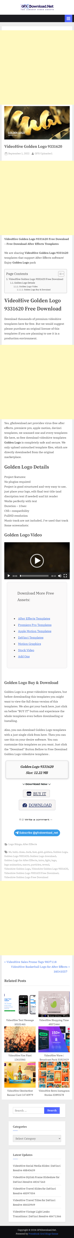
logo (53, 860)
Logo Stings (15, 844)
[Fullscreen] (65, 576)
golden (48, 852)
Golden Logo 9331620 (16, 856)
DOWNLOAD (40, 805)
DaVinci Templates (30, 638)
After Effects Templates (34, 618)
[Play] (8, 576)
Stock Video (26, 650)
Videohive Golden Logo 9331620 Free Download (31, 873)
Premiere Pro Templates (34, 625)
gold (40, 852)
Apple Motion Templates (34, 631)
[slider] (34, 576)
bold (15, 852)
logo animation (12, 864)
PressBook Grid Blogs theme (43, 1233)
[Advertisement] (37, 67)
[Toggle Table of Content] (59, 274)
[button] (37, 561)
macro (26, 864)
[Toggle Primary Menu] (68, 18)
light (47, 860)
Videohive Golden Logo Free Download (26, 877)
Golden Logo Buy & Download (37, 289)
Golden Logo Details (24, 282)
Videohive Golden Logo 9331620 (50, 868)
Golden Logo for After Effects (20, 860)
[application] (37, 560)
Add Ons (24, 656)
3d (9, 852)
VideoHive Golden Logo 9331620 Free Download (36, 279)
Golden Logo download (43, 856)
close (22, 852)
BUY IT (39, 793)
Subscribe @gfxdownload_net (38, 832)
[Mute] (59, 576)
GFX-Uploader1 (43, 153)
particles (36, 864)
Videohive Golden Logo (17, 868)
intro (41, 860)
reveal (45, 864)
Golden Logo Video (28, 286)
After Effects (30, 844)
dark (28, 852)
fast (34, 852)
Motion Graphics (29, 644)
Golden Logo (60, 852)
